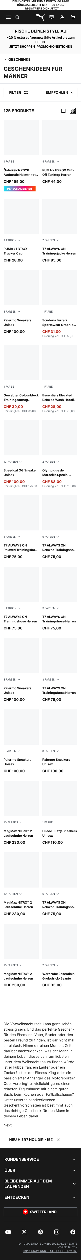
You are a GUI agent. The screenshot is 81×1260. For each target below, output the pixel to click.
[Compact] (63, 110)
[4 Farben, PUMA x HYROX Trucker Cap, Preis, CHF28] (21, 231)
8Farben (10, 311)
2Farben (48, 461)
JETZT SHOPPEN (22, 46)
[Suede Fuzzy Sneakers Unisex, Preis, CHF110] (59, 813)
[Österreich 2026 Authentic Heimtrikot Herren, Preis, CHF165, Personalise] (21, 155)
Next (8, 1125)
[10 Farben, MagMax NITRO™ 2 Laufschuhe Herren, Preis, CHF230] (21, 813)
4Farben (48, 161)
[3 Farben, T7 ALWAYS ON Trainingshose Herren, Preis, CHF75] (21, 599)
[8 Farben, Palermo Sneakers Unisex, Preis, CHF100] (21, 302)
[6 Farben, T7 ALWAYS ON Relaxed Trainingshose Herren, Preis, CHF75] (59, 884)
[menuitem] (8, 1231)
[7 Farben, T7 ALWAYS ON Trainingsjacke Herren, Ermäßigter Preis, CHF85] (59, 231)
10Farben (11, 822)
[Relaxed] (72, 110)
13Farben (11, 461)
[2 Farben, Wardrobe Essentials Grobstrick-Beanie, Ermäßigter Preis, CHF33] (59, 956)
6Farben (10, 536)
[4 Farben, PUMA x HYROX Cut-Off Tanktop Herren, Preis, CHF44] (59, 152)
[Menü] (8, 17)
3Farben (10, 608)
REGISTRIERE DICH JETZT (42, 8)
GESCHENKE (19, 59)
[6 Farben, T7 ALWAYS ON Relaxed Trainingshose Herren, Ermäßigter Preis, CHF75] (21, 527)
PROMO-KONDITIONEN (54, 46)
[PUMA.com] (40, 17)
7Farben (48, 240)
